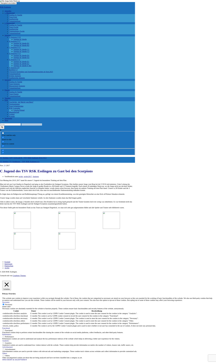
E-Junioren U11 (14, 60)
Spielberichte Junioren (17, 78)
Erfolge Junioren (15, 76)
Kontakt (12, 116)
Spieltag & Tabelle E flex (22, 66)
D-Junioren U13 (15, 53)
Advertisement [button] (7, 347)
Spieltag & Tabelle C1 (21, 49)
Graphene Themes (19, 276)
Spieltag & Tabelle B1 (21, 43)
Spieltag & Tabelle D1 (21, 56)
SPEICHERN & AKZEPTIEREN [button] (14, 360)
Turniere (7, 98)
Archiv (6, 268)
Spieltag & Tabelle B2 (21, 45)
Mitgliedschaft (14, 112)
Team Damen (14, 94)
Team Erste (13, 17)
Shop (6, 120)
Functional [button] (6, 328)
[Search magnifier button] (2, 127)
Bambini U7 (13, 70)
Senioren (7, 80)
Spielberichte (13, 19)
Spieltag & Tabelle (15, 15)
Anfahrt (12, 114)
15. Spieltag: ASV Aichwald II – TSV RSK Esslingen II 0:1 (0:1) (23, 158)
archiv (21, 177)
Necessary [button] (6, 302)
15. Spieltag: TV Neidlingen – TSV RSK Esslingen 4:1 (19, 162)
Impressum (8, 264)
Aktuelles (7, 11)
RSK (6, 100)
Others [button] (4, 353)
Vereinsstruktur (14, 104)
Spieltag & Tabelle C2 (21, 51)
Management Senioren (17, 86)
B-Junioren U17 (14, 41)
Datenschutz (8, 266)
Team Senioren (14, 84)
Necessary (8, 304)
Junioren (7, 35)
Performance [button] (6, 334)
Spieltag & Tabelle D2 (21, 58)
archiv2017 (28, 177)
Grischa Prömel (19, 110)
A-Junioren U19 (15, 37)
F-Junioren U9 (14, 68)
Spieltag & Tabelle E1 (21, 62)
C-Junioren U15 (14, 47)
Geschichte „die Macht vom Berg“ (21, 102)
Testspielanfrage (14, 21)
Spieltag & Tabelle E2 (21, 64)
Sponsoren (8, 118)
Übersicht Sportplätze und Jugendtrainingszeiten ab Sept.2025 (31, 72)
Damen (7, 90)
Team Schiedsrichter (16, 106)
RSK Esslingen (5, 7)
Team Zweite (13, 27)
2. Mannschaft (9, 23)
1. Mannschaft (9, 13)
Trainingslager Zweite (17, 31)
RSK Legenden (14, 108)
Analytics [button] (5, 341)
